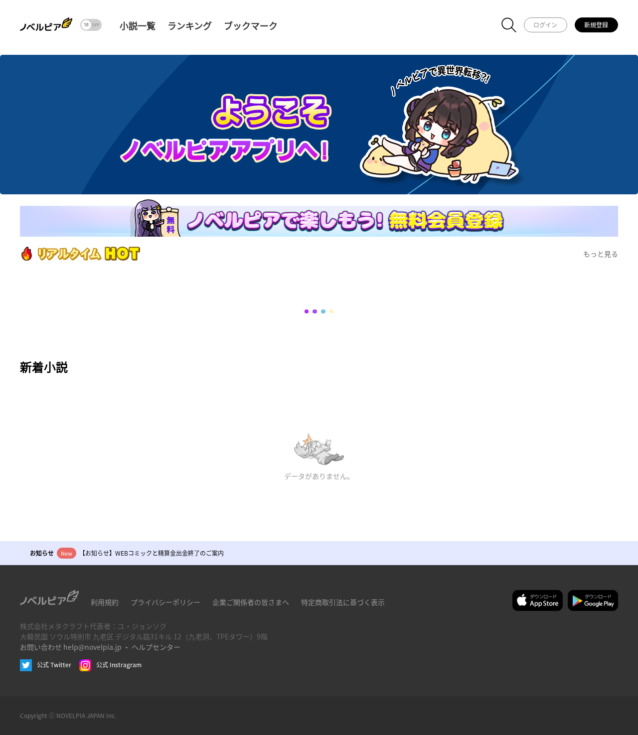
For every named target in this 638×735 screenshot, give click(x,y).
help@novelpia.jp (92, 647)
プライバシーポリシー (165, 602)
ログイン (545, 24)
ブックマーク (251, 25)
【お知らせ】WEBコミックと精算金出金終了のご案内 (151, 553)
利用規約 (105, 602)
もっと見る (600, 254)
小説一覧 (138, 25)
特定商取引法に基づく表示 (343, 602)
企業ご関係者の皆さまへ (250, 602)
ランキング (189, 25)
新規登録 (596, 24)
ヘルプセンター (156, 647)
